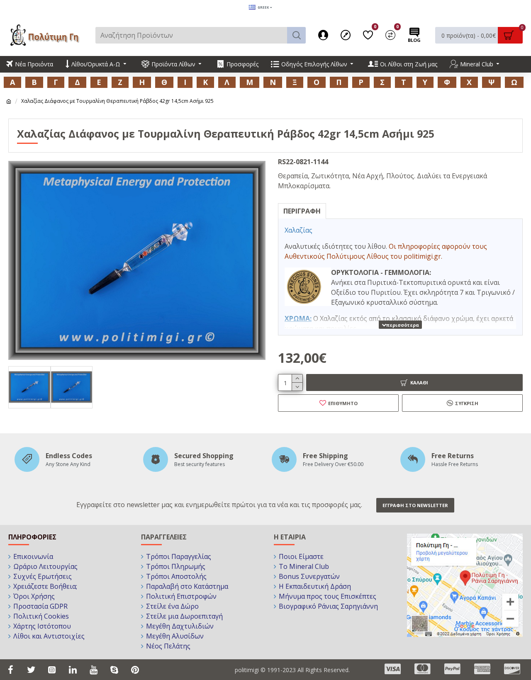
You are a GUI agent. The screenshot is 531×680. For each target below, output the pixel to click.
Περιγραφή (302, 211)
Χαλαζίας (298, 230)
